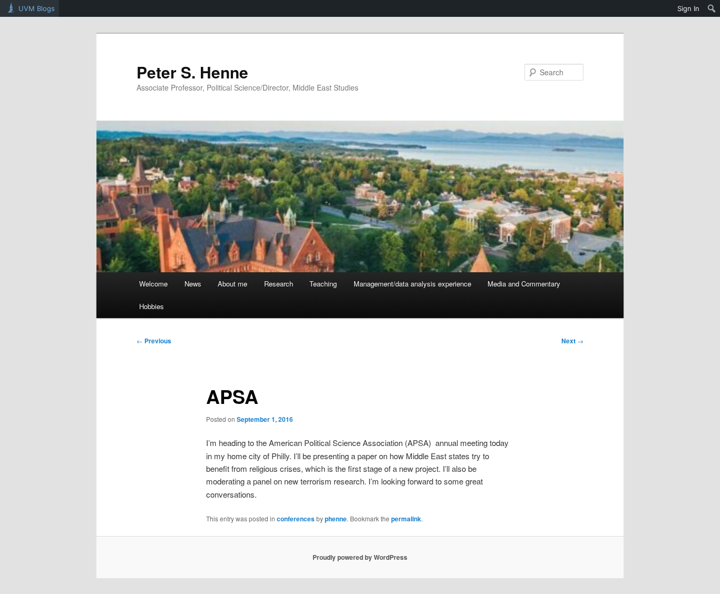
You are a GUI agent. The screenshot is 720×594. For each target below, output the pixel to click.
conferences (296, 518)
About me (232, 284)
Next (572, 340)
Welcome (153, 284)
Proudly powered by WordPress (360, 557)
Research (278, 284)
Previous (154, 340)
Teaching (323, 284)
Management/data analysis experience (412, 284)
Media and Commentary (524, 284)
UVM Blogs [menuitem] (36, 8)
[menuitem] (712, 8)
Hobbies (151, 306)
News (192, 284)
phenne (336, 518)
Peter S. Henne (192, 72)
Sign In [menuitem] (688, 8)
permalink (406, 518)
